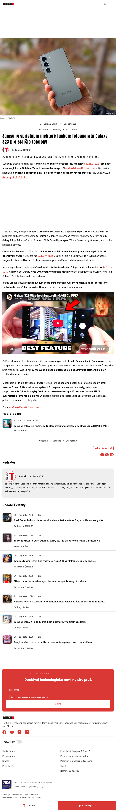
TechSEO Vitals (34, 797)
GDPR (63, 766)
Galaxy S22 (45, 255)
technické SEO (10, 797)
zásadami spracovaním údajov (34, 697)
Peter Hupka (20, 430)
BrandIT (6, 761)
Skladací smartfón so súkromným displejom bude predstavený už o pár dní (50, 581)
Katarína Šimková (23, 567)
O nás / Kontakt (10, 751)
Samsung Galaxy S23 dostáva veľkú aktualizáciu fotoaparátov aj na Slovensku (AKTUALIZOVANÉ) (61, 426)
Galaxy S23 (92, 163)
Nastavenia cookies (69, 771)
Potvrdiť (58, 703)
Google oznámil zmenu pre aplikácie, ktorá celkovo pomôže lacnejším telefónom (53, 642)
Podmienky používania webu (74, 756)
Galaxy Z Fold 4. (14, 177)
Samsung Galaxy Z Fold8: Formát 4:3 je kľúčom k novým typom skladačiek (50, 622)
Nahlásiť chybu (102, 448)
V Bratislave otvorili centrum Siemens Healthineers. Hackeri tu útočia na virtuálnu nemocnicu (59, 601)
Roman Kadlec (21, 546)
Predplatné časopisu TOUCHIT (75, 751)
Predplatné (7, 766)
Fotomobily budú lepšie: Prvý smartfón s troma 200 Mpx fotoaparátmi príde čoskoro (55, 561)
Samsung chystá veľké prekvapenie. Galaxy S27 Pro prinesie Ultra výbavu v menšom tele (57, 540)
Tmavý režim (9, 742)
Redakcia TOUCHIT (21, 149)
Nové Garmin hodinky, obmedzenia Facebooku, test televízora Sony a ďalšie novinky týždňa (58, 520)
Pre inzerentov (9, 756)
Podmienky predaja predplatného (76, 761)
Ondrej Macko (21, 607)
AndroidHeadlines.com (80, 168)
